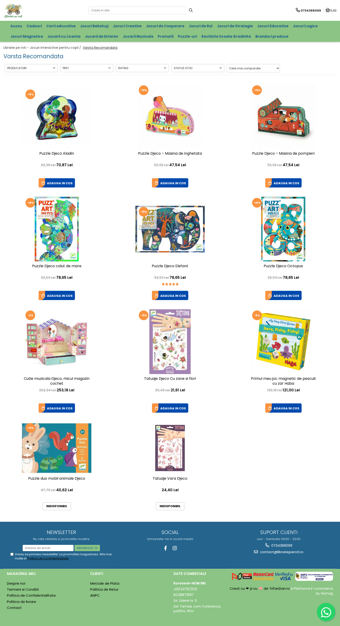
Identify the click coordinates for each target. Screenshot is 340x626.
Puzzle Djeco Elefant (170, 266)
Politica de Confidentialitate (48, 558)
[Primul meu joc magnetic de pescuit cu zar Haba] (283, 341)
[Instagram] (174, 548)
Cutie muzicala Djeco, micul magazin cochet (57, 381)
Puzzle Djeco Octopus (283, 266)
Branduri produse (271, 36)
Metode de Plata (104, 583)
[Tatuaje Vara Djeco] (170, 448)
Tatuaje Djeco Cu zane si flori (170, 378)
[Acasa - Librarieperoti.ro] (32, 10)
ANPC (95, 595)
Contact (14, 607)
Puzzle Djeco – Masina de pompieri (283, 153)
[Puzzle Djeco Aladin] (56, 116)
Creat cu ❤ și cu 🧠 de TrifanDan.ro (260, 588)
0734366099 (281, 545)
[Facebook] (165, 548)
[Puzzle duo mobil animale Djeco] (56, 448)
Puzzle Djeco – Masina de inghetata (170, 153)
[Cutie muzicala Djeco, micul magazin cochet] (56, 341)
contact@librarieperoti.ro (281, 551)
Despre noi (16, 583)
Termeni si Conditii (23, 589)
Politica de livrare (21, 601)
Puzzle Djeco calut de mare (56, 266)
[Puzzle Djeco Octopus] (283, 229)
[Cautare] (191, 10)
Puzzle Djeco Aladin (56, 153)
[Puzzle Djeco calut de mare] (56, 229)
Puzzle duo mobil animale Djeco (56, 478)
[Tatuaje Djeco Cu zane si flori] (170, 341)
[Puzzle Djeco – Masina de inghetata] (170, 116)
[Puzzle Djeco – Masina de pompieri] (283, 116)
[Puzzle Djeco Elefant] (170, 229)
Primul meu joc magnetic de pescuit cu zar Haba (283, 381)
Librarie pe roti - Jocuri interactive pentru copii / (42, 47)
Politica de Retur (104, 589)
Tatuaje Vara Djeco (170, 478)
